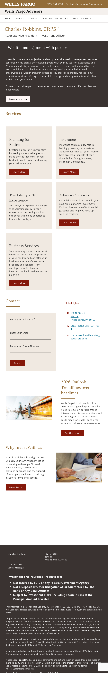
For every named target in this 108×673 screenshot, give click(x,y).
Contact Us (72, 4)
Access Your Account (91, 4)
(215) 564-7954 (55, 4)
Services (33, 18)
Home (8, 18)
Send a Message (16, 567)
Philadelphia (72, 303)
